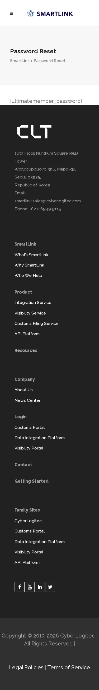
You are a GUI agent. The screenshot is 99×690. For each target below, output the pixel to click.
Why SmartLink (29, 265)
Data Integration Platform (40, 437)
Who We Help (28, 275)
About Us (24, 389)
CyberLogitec (28, 520)
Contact (23, 464)
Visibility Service (30, 313)
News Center (27, 400)
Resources (26, 350)
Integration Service (33, 302)
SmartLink (20, 60)
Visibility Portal (29, 448)
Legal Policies (26, 667)
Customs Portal (30, 427)
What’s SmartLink (31, 254)
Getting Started (32, 481)
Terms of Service (68, 667)
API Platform (27, 333)
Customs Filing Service (37, 323)
